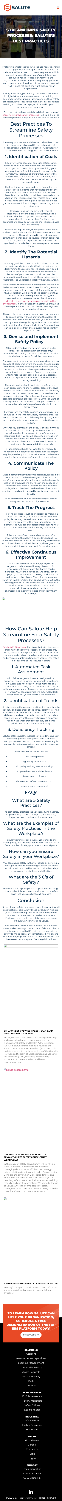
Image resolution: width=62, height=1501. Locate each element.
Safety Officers (32, 1405)
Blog (32, 1453)
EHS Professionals (32, 1396)
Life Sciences (32, 1420)
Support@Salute (32, 1478)
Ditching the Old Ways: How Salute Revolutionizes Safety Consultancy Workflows (25, 1157)
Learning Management (31, 1362)
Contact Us (32, 1449)
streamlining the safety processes (21, 115)
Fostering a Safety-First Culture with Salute (31, 1283)
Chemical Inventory (31, 1367)
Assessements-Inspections (31, 1358)
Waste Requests (31, 1371)
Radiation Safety (31, 1376)
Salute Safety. (24, 1498)
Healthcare (32, 1429)
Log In (32, 1458)
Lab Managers (32, 1409)
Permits (31, 1385)
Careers (32, 1444)
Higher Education (32, 1425)
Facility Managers (32, 1400)
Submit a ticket (32, 1473)
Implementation (32, 1469)
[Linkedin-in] (31, 1492)
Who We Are (32, 1440)
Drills (31, 1381)
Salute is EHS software (14, 647)
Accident (31, 1353)
